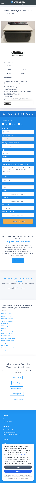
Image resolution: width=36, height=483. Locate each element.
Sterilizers (4, 350)
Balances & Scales (6, 314)
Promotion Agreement (9, 432)
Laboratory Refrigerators (8, 338)
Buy (22, 124)
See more (7, 103)
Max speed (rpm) (7, 184)
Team (4, 443)
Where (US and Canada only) (10, 143)
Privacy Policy (22, 454)
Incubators (4, 328)
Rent (6, 124)
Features (4, 191)
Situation (4, 156)
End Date (7, 135)
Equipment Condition (8, 211)
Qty (3, 150)
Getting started (16, 377)
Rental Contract (7, 421)
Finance (14, 124)
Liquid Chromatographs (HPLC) (9, 340)
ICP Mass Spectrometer (7, 326)
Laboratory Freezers (7, 333)
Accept (18, 471)
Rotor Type (5, 204)
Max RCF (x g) (6, 177)
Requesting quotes (16, 394)
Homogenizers (5, 323)
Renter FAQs (16, 383)
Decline (18, 467)
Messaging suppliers (17, 399)
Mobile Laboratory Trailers (8, 348)
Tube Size (5, 197)
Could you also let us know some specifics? (15, 164)
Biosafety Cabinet (6, 316)
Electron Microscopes (7, 318)
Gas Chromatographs (7, 321)
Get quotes (18, 260)
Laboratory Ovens (6, 336)
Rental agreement (16, 388)
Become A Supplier (8, 430)
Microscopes (4, 345)
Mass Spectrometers (7, 343)
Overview (5, 419)
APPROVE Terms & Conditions (11, 434)
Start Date (5, 128)
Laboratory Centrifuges (7, 331)
